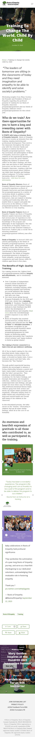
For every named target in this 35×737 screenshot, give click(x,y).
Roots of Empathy (9, 614)
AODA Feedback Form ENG (17, 707)
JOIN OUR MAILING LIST (17, 702)
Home (4, 60)
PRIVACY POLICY (17, 704)
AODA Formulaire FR (17, 710)
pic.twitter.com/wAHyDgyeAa (17, 589)
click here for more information (13, 179)
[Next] (33, 462)
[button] (32, 4)
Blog (17, 20)
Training (20, 614)
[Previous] (2, 462)
